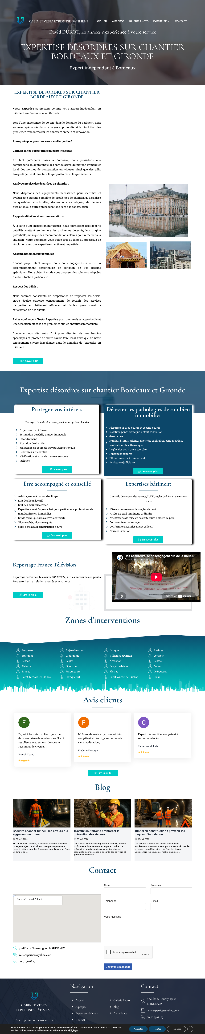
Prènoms (156, 885)
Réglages (176, 1028)
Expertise (160, 21)
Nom (107, 885)
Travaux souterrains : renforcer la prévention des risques (96, 832)
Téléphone (110, 901)
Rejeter (157, 1028)
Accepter (138, 1028)
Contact (181, 21)
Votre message (112, 916)
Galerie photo (138, 21)
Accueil (101, 21)
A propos (118, 21)
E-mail (154, 901)
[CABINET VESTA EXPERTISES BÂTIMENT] (34, 996)
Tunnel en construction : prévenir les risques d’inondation (160, 832)
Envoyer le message (118, 967)
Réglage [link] (73, 1030)
